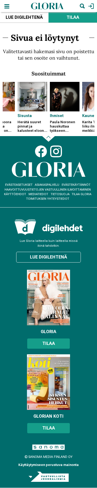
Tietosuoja (60, 194)
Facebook (41, 151)
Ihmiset (57, 116)
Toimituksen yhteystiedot (47, 199)
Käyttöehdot (15, 194)
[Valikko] (7, 6)
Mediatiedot (38, 194)
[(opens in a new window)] (62, 228)
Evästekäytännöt (76, 185)
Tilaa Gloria (81, 194)
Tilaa (73, 17)
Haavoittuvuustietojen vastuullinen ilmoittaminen (48, 189)
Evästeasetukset (19, 185)
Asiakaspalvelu (47, 185)
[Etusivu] (47, 6)
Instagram (56, 151)
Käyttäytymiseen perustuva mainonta (48, 465)
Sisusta (25, 116)
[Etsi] (82, 6)
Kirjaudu (90, 6)
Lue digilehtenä (24, 17)
